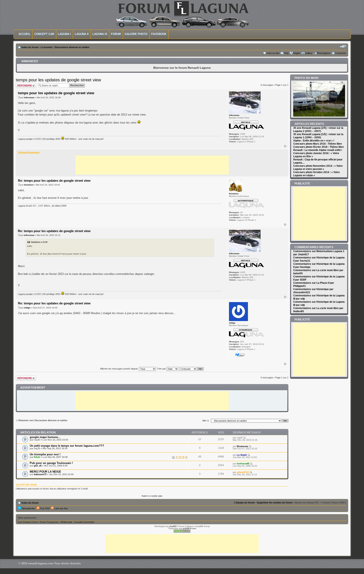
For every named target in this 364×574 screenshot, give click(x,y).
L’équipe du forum (244, 502)
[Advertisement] (152, 165)
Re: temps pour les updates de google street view (54, 180)
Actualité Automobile (84, 522)
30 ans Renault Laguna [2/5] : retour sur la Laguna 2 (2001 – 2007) (318, 129)
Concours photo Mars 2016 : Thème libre (317, 143)
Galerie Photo (136, 34)
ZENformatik (66, 522)
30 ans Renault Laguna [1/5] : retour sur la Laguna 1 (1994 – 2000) (318, 136)
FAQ (286, 53)
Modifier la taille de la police (343, 46)
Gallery (308, 53)
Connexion (340, 53)
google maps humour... (45, 437)
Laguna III (99, 34)
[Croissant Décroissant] (191, 368)
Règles (296, 53)
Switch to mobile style (152, 496)
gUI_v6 (37, 465)
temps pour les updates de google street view (58, 80)
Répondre (21, 84)
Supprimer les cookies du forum (274, 502)
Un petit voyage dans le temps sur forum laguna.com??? (67, 445)
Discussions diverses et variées (72, 47)
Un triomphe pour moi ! (45, 454)
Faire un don (272, 53)
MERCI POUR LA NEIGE (45, 471)
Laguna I (64, 34)
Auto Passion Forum (28, 522)
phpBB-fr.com (189, 528)
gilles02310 (243, 472)
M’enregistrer (324, 53)
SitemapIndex (28, 508)
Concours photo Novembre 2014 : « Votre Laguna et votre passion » (318, 167)
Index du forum (30, 47)
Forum (116, 34)
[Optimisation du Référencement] (182, 532)
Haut (285, 146)
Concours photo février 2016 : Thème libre (318, 146)
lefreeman (29, 97)
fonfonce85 (243, 463)
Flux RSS (44, 508)
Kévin (37, 457)
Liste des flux (61, 508)
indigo (27, 307)
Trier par (161, 368)
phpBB (172, 526)
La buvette (46, 47)
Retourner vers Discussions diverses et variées (42, 420)
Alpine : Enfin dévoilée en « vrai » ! (313, 140)
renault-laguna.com (40, 563)
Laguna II (82, 34)
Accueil (25, 34)
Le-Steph (242, 455)
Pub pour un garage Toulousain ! (51, 463)
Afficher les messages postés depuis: (119, 368)
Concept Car (44, 34)
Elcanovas (242, 446)
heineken (28, 185)
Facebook (158, 34)
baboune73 (40, 474)
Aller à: (205, 420)
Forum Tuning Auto (49, 522)
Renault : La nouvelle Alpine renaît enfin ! (317, 150)
